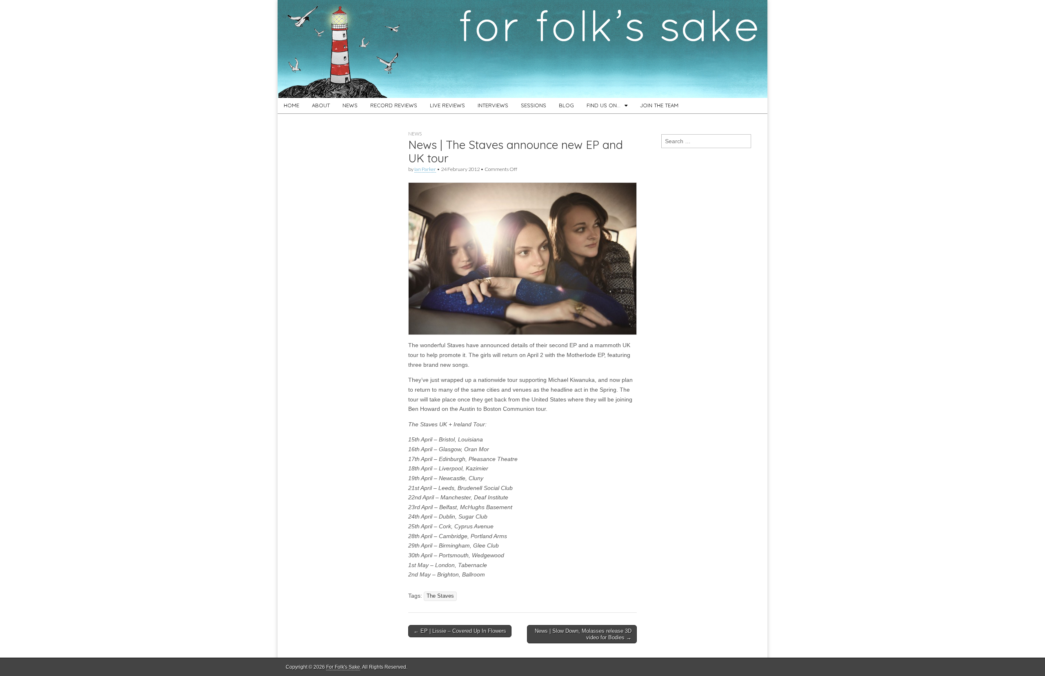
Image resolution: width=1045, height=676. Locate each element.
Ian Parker (425, 169)
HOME (291, 105)
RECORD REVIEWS (393, 105)
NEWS (350, 105)
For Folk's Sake (343, 667)
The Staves (440, 596)
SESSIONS (533, 105)
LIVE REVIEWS (447, 105)
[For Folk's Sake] (522, 49)
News (415, 133)
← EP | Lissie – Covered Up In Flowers (460, 631)
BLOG (566, 105)
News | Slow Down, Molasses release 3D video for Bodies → (583, 634)
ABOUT (321, 105)
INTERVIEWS (493, 105)
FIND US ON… (603, 105)
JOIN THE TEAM (659, 105)
